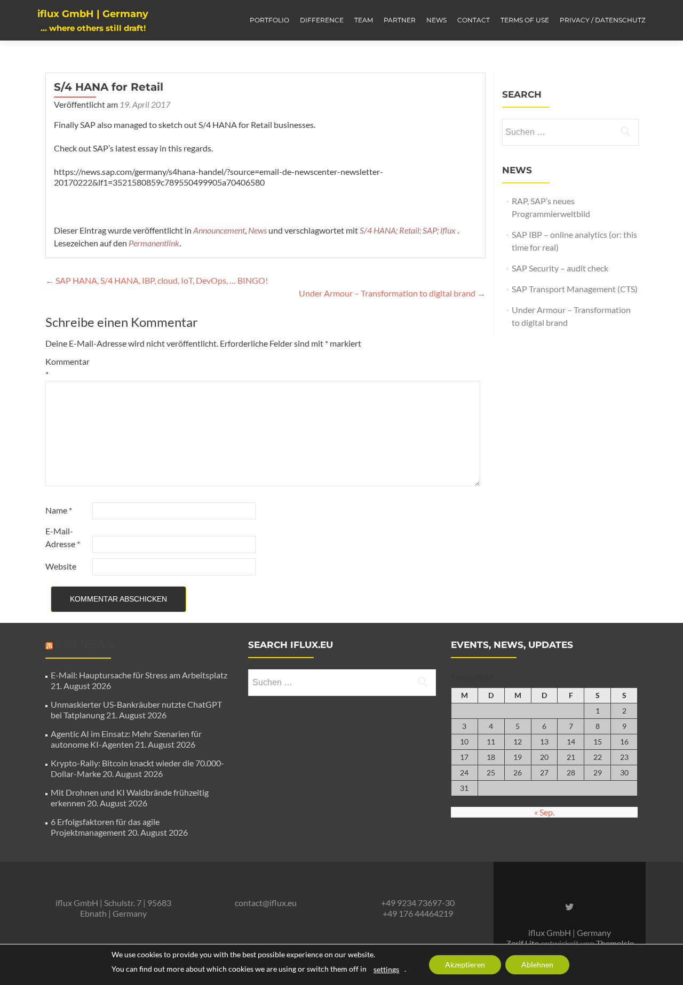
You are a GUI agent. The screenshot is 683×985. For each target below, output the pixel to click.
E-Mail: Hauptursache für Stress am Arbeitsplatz (139, 675)
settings (386, 969)
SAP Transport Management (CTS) (575, 289)
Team (363, 20)
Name (58, 510)
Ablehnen (537, 964)
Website (60, 566)
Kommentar (67, 367)
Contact (473, 20)
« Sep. (544, 812)
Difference (322, 20)
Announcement (219, 230)
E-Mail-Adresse (62, 537)
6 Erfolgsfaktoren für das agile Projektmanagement (105, 826)
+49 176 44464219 (418, 913)
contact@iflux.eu (266, 903)
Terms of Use (525, 20)
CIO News (84, 644)
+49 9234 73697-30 (418, 903)
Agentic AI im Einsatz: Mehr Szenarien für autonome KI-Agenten (126, 738)
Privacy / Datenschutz (603, 20)
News (436, 20)
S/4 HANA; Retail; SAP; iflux (408, 230)
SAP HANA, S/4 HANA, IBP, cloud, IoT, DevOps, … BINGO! (156, 280)
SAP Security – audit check (560, 268)
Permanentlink (154, 243)
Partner (400, 20)
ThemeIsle (615, 943)
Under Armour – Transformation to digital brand (392, 293)
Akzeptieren (465, 964)
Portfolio (269, 20)
